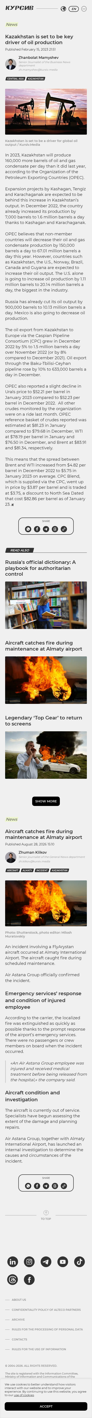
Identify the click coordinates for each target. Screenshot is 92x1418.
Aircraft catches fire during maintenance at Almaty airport (43, 646)
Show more (46, 801)
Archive (18, 1319)
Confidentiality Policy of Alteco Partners (46, 1309)
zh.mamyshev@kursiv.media (38, 69)
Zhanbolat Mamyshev (39, 57)
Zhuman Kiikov (33, 852)
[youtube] (62, 1261)
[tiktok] (79, 1261)
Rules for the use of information (39, 1349)
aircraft (12, 870)
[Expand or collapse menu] (84, 9)
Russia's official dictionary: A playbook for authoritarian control (40, 568)
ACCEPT (46, 1406)
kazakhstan (36, 78)
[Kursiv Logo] (19, 8)
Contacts (19, 1339)
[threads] (12, 1279)
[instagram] (29, 1261)
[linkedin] (12, 1261)
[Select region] (63, 9)
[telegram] (46, 1261)
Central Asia (15, 78)
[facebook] (29, 1279)
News (11, 24)
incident (42, 870)
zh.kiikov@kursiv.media (34, 861)
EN (73, 9)
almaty (27, 870)
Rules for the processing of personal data (47, 1329)
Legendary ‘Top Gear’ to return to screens (43, 721)
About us (19, 1299)
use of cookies (24, 1395)
